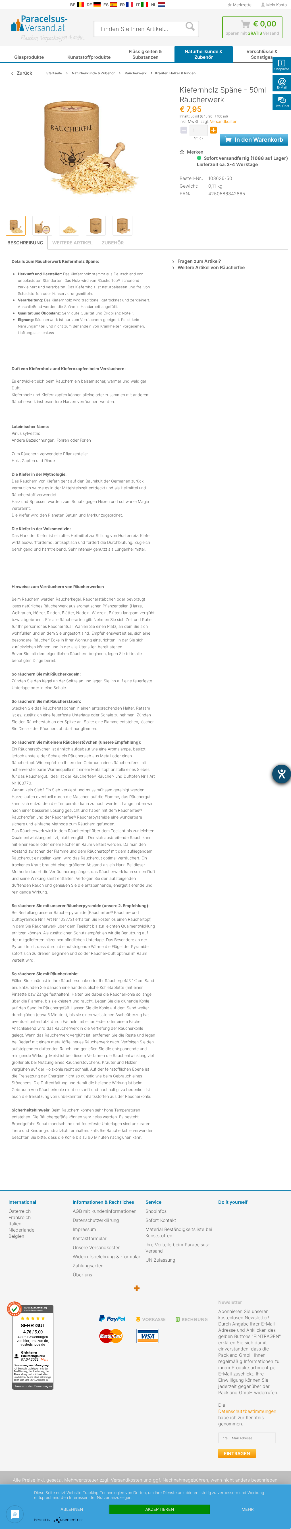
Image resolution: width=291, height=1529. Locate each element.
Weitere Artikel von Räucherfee (210, 267)
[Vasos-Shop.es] (113, 4)
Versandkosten (223, 121)
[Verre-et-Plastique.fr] (129, 4)
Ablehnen (72, 1509)
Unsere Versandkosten (96, 1247)
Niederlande (21, 1230)
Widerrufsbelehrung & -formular (106, 1256)
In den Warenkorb (258, 139)
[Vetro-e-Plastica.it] (144, 4)
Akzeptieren (159, 1509)
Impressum (84, 1229)
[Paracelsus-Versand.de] (97, 4)
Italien (15, 1223)
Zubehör (113, 243)
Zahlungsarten (88, 1265)
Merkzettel (242, 4)
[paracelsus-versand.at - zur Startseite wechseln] (47, 28)
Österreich (20, 1211)
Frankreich (20, 1217)
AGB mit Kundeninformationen (104, 1211)
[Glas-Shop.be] (80, 4)
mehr (248, 1509)
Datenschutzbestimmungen (247, 1411)
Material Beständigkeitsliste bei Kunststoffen (179, 1232)
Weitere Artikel (72, 243)
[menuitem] (5, 4)
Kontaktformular (90, 1238)
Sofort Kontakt (161, 1220)
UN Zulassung (160, 1260)
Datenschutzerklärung (96, 1220)
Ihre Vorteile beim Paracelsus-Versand (178, 1248)
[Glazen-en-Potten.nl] (161, 4)
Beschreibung (25, 243)
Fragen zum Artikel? (198, 261)
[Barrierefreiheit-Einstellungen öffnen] (281, 774)
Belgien (16, 1236)
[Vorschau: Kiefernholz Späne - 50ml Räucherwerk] (16, 226)
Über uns (82, 1275)
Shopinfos (156, 1211)
